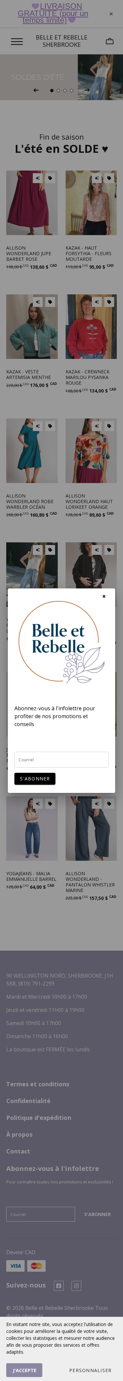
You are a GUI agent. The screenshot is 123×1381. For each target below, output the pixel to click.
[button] (90, 1370)
